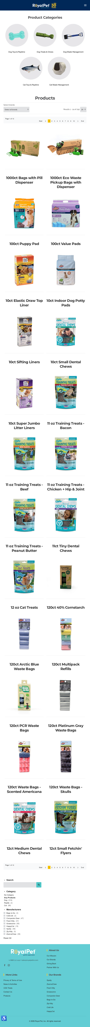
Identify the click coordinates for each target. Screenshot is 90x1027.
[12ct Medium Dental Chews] (24, 818)
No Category (9, 895)
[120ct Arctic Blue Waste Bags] (24, 634)
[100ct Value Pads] (65, 213)
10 (74, 121)
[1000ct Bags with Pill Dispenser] (24, 147)
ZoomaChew (11, 934)
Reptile (7, 903)
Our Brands (51, 959)
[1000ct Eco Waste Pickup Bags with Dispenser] (65, 147)
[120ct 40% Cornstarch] (65, 577)
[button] (85, 5)
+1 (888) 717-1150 (14, 960)
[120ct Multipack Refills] (65, 634)
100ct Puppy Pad (24, 244)
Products (7, 995)
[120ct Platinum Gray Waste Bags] (65, 695)
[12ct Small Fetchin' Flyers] (65, 818)
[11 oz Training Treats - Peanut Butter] (24, 516)
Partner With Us (53, 967)
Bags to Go (11, 913)
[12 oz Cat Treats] (24, 577)
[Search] (38, 885)
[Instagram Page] (9, 965)
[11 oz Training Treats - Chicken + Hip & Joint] (65, 454)
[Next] (78, 121)
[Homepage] (23, 952)
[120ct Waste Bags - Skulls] (65, 757)
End (82, 121)
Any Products (9, 897)
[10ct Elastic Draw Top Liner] (24, 270)
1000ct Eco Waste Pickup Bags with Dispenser (65, 182)
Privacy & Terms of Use (13, 980)
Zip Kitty (9, 931)
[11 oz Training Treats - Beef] (24, 454)
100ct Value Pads (66, 244)
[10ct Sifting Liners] (24, 332)
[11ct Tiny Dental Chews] (65, 516)
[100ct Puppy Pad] (24, 213)
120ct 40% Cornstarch (66, 607)
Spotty (9, 928)
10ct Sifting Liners (24, 362)
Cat (5, 905)
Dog (6, 900)
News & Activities (10, 984)
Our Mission (51, 955)
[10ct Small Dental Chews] (65, 332)
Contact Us (8, 991)
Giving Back (51, 963)
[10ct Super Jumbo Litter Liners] (24, 393)
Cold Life (10, 915)
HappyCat (10, 926)
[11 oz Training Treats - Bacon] (65, 393)
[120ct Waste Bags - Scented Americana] (24, 757)
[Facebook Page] (5, 965)
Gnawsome (11, 923)
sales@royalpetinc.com (30, 960)
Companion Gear (13, 918)
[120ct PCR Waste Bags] (24, 695)
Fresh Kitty (10, 921)
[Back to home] (45, 5)
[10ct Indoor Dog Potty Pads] (65, 270)
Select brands (9, 105)
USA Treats (8, 988)
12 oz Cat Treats (24, 607)
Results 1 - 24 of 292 (72, 109)
